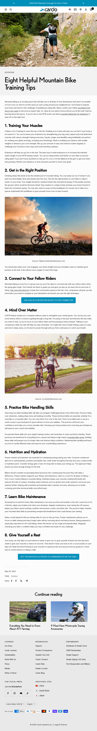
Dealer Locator (41, 668)
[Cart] (91, 9)
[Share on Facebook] (11, 581)
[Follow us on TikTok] (27, 693)
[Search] (11, 9)
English (30, 704)
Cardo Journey (11, 650)
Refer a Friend (10, 673)
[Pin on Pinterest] (16, 581)
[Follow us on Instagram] (14, 693)
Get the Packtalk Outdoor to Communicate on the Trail (48, 557)
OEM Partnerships (73, 650)
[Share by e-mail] (27, 581)
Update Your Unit (42, 655)
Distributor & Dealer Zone (76, 646)
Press (7, 664)
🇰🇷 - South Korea (42, 690)
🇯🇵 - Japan (39, 695)
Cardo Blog (40, 673)
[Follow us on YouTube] (21, 693)
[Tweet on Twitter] (21, 580)
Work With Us (10, 659)
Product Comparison (43, 650)
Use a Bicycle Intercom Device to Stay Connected (48, 300)
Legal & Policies (60, 725)
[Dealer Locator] (80, 9)
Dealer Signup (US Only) (76, 659)
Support (38, 646)
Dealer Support (72, 655)
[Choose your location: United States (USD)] (70, 9)
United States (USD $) (14, 704)
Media (7, 668)
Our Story (8, 646)
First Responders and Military (78, 664)
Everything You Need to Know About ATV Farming (24, 627)
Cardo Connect (41, 659)
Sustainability (10, 655)
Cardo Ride (40, 664)
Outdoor (9, 72)
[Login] (86, 10)
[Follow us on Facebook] (8, 693)
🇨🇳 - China (39, 686)
